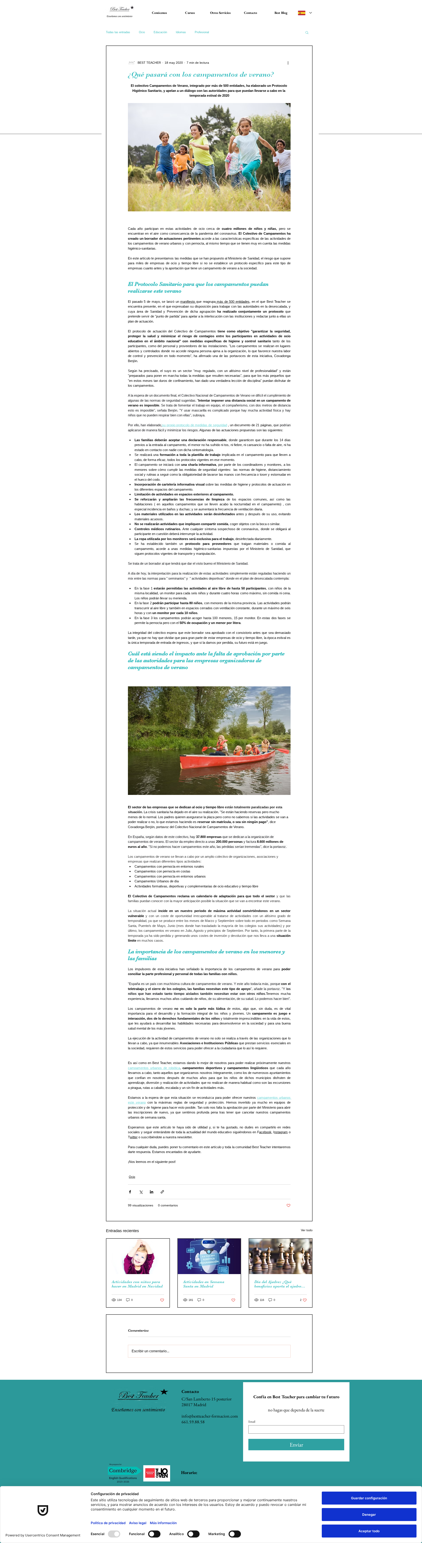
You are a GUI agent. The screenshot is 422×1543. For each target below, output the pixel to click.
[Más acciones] (288, 62)
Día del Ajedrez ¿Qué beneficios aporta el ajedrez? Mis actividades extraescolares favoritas (279, 1284)
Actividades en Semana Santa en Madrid (203, 1284)
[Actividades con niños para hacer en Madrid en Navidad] (137, 1256)
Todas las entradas (118, 32)
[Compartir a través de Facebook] (130, 1192)
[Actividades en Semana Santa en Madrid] (209, 1256)
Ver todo (307, 1230)
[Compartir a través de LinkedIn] (151, 1192)
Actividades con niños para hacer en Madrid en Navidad (137, 1284)
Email (251, 1421)
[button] (307, 32)
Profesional (202, 32)
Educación (160, 32)
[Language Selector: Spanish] (305, 13)
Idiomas (181, 32)
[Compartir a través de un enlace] (162, 1192)
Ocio (142, 32)
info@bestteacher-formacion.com (210, 1416)
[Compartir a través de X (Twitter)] (141, 1192)
